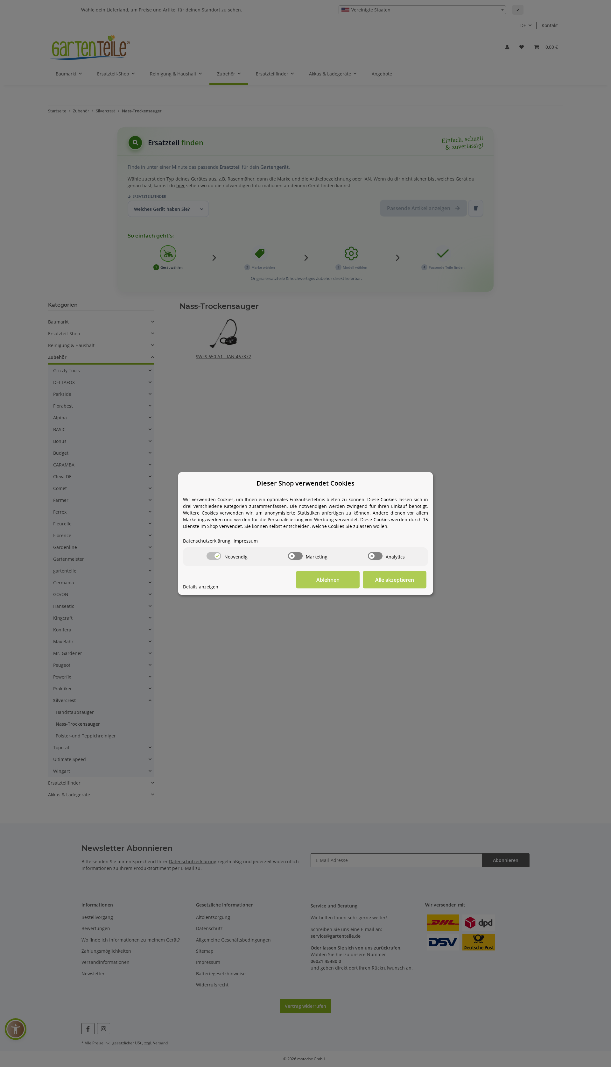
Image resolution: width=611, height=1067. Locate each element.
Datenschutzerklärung (206, 541)
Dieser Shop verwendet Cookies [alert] (305, 483)
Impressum (246, 541)
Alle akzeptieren (394, 579)
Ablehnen (328, 579)
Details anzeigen (200, 587)
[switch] (214, 556)
